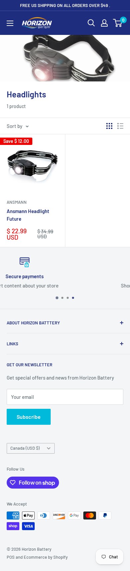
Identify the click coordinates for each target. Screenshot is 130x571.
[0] (118, 23)
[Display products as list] (120, 126)
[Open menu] (10, 23)
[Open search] (91, 23)
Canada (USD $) (25, 448)
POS (11, 557)
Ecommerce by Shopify (46, 557)
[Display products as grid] (109, 126)
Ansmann (17, 202)
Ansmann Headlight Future (28, 215)
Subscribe (29, 416)
